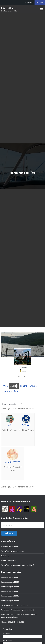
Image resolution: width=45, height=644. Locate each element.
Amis (13, 385)
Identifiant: (6, 634)
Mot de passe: (7, 640)
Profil (5, 385)
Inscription (39, 2)
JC (9, 425)
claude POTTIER (12, 462)
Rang (16, 391)
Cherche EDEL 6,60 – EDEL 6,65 (12, 622)
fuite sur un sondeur (8, 560)
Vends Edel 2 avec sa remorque (12, 551)
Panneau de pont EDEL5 (10, 546)
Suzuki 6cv (5, 556)
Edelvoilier (7, 8)
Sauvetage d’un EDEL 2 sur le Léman (14, 605)
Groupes (33, 385)
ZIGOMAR (26, 425)
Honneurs (7, 391)
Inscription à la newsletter (14, 518)
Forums (23, 385)
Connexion (29, 2)
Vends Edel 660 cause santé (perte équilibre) (17, 565)
